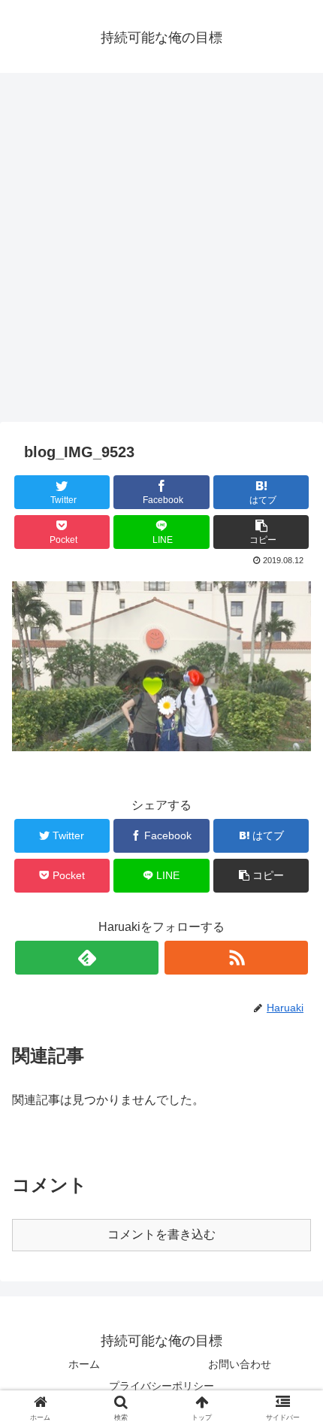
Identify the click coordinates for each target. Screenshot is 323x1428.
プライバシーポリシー (161, 1386)
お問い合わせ (239, 1364)
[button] (294, 1274)
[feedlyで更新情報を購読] (86, 958)
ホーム (84, 1364)
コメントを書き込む (161, 1234)
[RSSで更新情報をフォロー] (236, 958)
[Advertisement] (161, 252)
